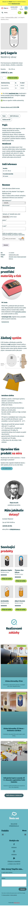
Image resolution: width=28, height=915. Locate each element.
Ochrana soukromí (6, 895)
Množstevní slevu (16, 3)
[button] (26, 8)
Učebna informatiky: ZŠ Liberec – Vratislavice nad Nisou (14, 730)
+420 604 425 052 (13, 7)
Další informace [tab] (14, 116)
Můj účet (21, 9)
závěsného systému (20, 312)
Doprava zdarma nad (9, 107)
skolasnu (14, 847)
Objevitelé (11, 256)
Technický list (5, 322)
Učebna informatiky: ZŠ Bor (14, 681)
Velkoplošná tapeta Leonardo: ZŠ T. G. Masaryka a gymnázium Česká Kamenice (14, 780)
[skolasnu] (14, 844)
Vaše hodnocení (7, 200)
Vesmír (15, 256)
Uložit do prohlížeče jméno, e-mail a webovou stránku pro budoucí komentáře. (13, 234)
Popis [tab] (4, 116)
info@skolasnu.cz (15, 529)
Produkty (5, 831)
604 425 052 (14, 824)
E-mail (4, 226)
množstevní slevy (13, 93)
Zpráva (3, 878)
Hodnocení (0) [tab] (6, 119)
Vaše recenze (6, 205)
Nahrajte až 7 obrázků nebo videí (11, 214)
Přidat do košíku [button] (6, 579)
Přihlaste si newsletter (14, 861)
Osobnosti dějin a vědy (11, 17)
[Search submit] (19, 12)
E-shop (2, 17)
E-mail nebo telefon (6, 872)
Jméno (4, 220)
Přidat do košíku (13, 78)
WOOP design (17, 902)
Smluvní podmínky (13, 895)
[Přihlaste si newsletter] (14, 858)
